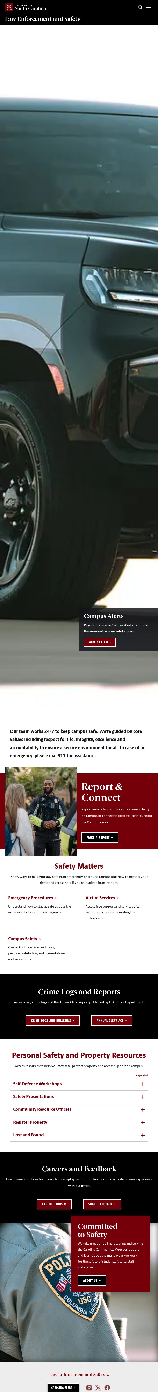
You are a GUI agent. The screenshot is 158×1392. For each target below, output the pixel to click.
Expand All (142, 1076)
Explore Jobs (52, 1204)
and (42, 19)
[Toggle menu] (149, 7)
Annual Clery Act (110, 1020)
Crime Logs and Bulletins (51, 1020)
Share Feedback (100, 1204)
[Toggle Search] (140, 7)
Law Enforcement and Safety (77, 1374)
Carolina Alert (98, 642)
